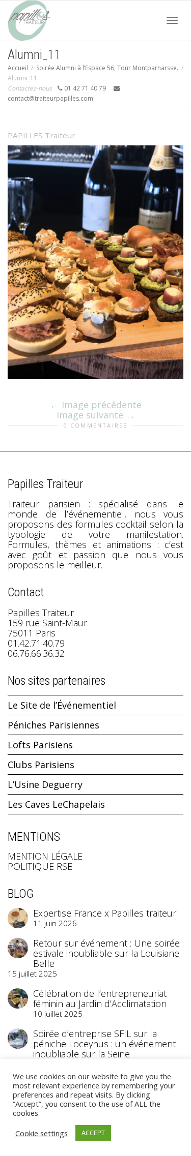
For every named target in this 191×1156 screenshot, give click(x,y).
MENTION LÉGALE (45, 856)
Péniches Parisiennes (53, 725)
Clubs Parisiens (41, 764)
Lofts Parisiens (40, 745)
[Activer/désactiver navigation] (172, 20)
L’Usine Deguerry (45, 784)
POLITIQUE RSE (40, 866)
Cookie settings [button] (41, 1133)
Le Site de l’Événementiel (62, 705)
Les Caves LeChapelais (56, 804)
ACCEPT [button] (93, 1132)
